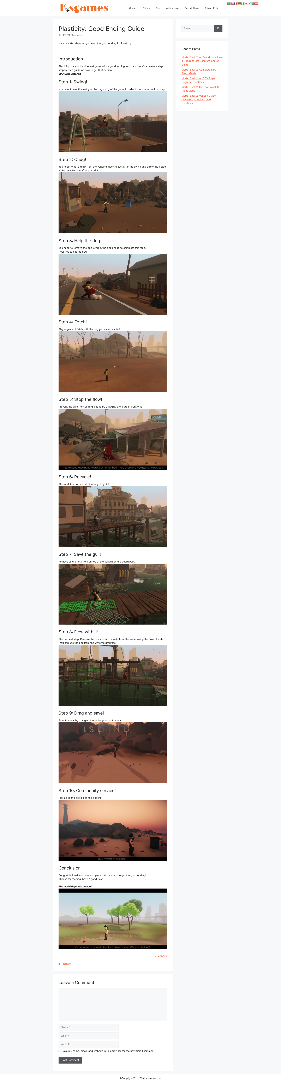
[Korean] (249, 3)
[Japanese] (246, 3)
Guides (146, 8)
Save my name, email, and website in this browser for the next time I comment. (108, 1050)
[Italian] (242, 3)
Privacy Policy (212, 8)
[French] (235, 3)
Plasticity (66, 964)
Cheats (133, 8)
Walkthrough (172, 8)
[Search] (218, 28)
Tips (158, 8)
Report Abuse (192, 8)
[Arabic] (228, 3)
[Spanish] (256, 3)
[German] (239, 3)
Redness (162, 956)
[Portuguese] (253, 3)
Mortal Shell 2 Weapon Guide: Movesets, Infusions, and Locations (198, 99)
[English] (232, 3)
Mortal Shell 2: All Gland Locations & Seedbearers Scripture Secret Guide (201, 61)
